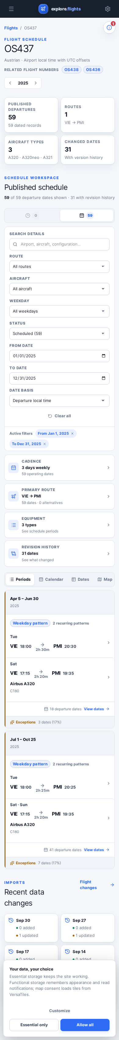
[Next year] (35, 83)
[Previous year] (10, 83)
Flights (11, 27)
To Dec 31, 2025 (26, 443)
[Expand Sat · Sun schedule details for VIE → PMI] (59, 818)
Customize (59, 1010)
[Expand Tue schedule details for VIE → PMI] (59, 643)
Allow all (85, 1024)
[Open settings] (107, 9)
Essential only (34, 1024)
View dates (94, 709)
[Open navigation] (11, 9)
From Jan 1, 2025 (53, 433)
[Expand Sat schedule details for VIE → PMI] (59, 677)
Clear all (63, 415)
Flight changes (88, 884)
